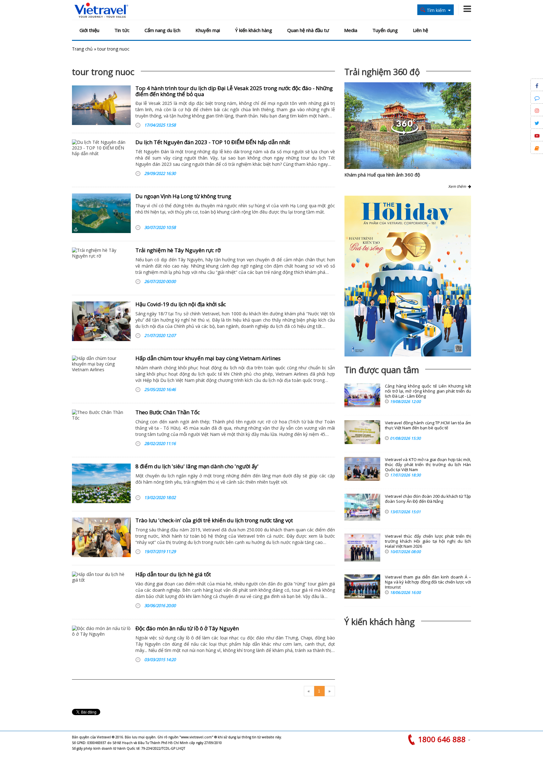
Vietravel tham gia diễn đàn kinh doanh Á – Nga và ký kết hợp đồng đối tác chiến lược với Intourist (428, 582)
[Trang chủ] (101, 10)
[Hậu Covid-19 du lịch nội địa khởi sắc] (101, 321)
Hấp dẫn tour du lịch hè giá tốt (173, 574)
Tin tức (121, 30)
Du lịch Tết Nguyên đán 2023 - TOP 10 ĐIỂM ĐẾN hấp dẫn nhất (212, 142)
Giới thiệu (89, 30)
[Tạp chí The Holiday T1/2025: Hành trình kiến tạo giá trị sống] (407, 276)
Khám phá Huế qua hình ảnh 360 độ (382, 174)
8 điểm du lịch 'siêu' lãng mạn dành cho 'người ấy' (197, 466)
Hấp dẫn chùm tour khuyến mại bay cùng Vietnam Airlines (208, 358)
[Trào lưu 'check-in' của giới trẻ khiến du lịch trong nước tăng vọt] (101, 537)
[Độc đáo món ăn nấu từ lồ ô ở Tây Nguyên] (101, 645)
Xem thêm (458, 186)
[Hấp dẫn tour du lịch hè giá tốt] (101, 591)
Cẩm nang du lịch (162, 30)
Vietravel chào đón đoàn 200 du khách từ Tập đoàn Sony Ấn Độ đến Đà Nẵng (428, 499)
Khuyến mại (207, 30)
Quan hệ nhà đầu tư (308, 30)
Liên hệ (420, 30)
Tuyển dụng (385, 30)
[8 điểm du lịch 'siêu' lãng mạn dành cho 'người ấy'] (101, 483)
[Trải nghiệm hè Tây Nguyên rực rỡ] (101, 267)
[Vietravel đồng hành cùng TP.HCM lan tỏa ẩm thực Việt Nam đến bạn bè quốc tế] (362, 432)
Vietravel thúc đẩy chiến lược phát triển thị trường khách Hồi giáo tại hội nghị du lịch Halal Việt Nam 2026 (428, 541)
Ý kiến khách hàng (253, 30)
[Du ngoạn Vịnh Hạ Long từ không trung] (101, 213)
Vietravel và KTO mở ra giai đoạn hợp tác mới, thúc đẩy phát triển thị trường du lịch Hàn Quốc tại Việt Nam (428, 464)
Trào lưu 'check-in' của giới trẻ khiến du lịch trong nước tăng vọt (214, 520)
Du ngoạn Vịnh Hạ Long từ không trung (183, 196)
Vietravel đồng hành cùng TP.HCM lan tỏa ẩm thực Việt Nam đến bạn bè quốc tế (428, 425)
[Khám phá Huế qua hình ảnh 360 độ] (404, 133)
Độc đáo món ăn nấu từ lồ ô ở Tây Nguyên (187, 628)
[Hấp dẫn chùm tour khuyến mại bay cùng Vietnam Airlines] (101, 375)
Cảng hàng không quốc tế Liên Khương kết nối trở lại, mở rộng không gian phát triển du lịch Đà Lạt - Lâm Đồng (428, 391)
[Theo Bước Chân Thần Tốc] (101, 429)
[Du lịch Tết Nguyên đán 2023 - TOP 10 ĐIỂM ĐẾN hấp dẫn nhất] (101, 159)
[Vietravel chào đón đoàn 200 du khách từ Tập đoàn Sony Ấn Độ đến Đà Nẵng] (362, 507)
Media (350, 30)
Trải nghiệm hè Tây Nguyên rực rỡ (178, 250)
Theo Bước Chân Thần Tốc (167, 412)
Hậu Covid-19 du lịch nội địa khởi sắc (180, 304)
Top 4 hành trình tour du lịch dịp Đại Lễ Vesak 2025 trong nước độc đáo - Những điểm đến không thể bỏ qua (234, 91)
